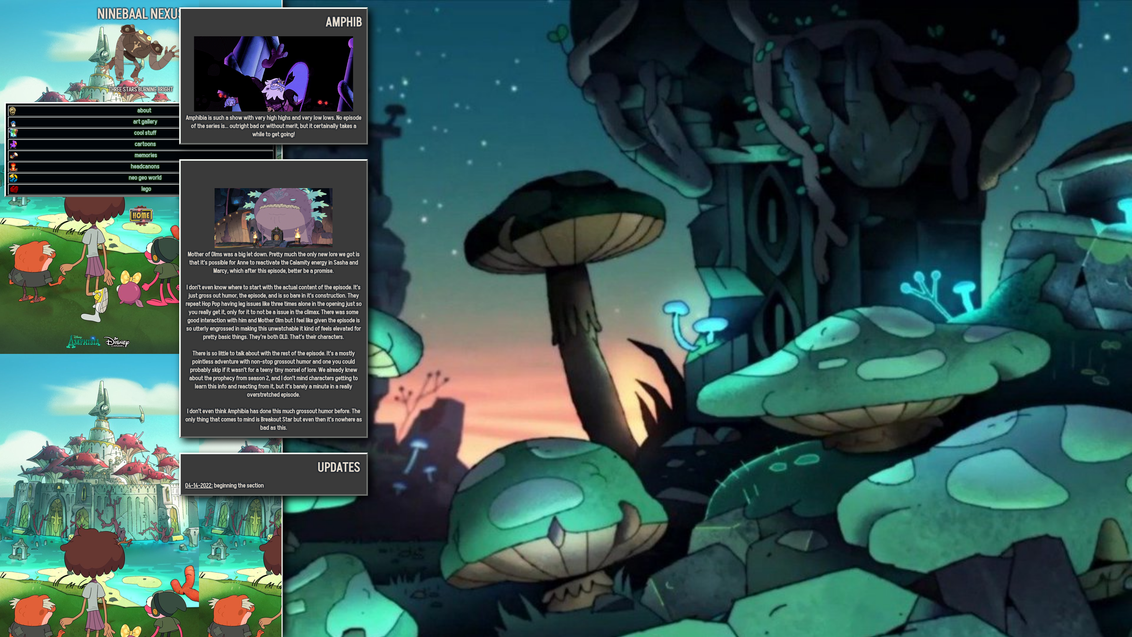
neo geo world (145, 178)
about (144, 110)
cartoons (145, 144)
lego (146, 189)
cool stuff (145, 133)
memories (146, 155)
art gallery (145, 122)
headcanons (145, 166)
